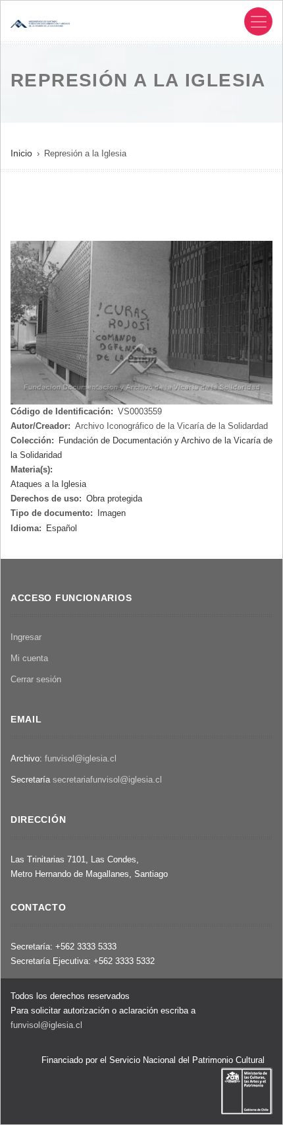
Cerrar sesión (36, 679)
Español (61, 528)
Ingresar (26, 637)
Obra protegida (114, 498)
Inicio (21, 153)
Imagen (111, 513)
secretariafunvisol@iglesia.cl (107, 780)
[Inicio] (40, 22)
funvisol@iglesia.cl (80, 758)
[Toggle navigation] (258, 21)
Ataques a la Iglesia (48, 484)
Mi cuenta (29, 658)
